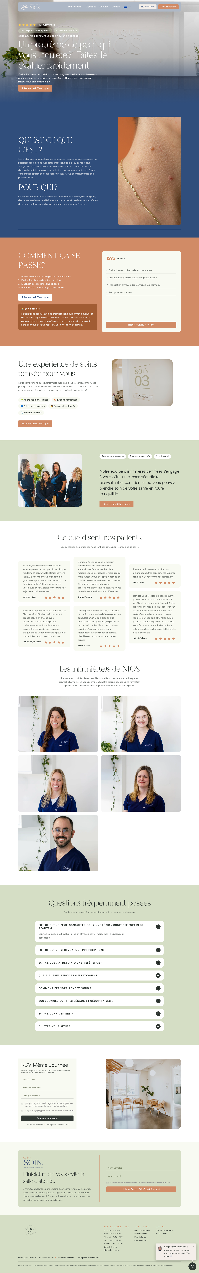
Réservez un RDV (141, 1240)
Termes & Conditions (34, 1125)
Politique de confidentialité (57, 1125)
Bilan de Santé (140, 1237)
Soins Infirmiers (140, 1234)
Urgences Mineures (142, 1230)
